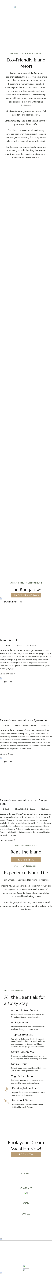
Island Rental (8, 640)
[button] (26, 595)
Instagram (17, 1219)
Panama (26, 1182)
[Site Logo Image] (26, 10)
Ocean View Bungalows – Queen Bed (24, 720)
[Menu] (2, 3)
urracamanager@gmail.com (26, 1208)
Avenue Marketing (28, 1226)
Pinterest (35, 1219)
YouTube (30, 1219)
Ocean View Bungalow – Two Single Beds (23, 801)
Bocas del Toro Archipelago (26, 1179)
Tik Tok (26, 1219)
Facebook (21, 1219)
